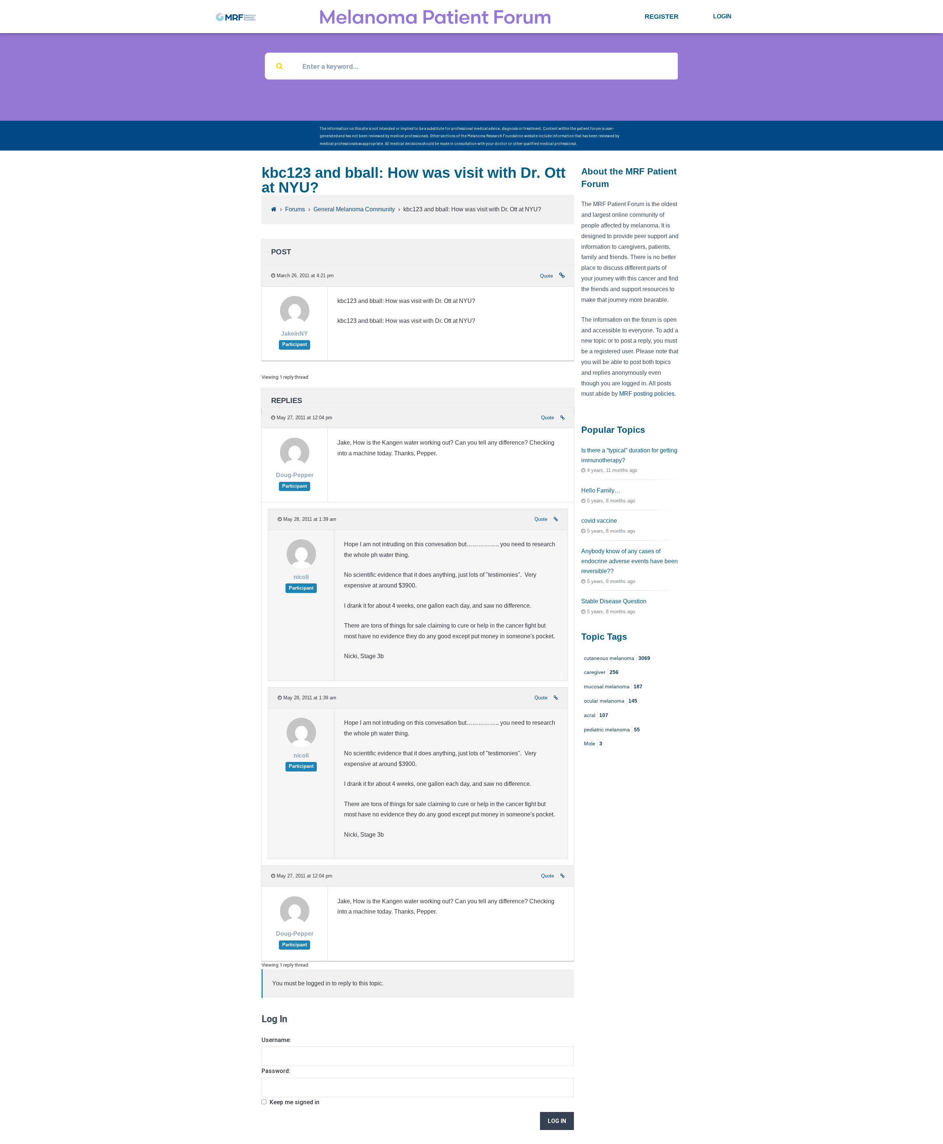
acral (596, 715)
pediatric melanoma (612, 729)
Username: (276, 1040)
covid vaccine (599, 521)
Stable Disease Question (613, 601)
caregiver (601, 672)
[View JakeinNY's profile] (294, 323)
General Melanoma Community (354, 209)
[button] (661, 16)
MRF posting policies (646, 394)
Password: (276, 1070)
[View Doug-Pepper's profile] (294, 465)
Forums (295, 209)
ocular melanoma (610, 701)
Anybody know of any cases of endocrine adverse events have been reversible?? (629, 561)
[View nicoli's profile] (301, 567)
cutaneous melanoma (617, 658)
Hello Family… (600, 490)
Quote (546, 276)
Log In (557, 1120)
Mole (593, 743)
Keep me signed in (294, 1102)
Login (722, 16)
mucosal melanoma (613, 686)
